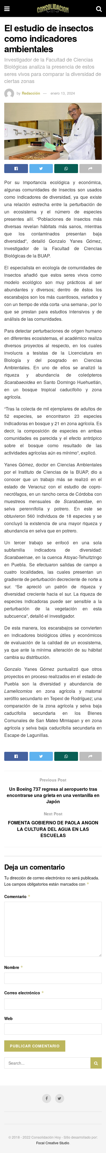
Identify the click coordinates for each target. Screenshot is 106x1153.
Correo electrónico (24, 992)
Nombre (13, 967)
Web (8, 1018)
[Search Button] (96, 1063)
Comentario (17, 896)
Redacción (31, 93)
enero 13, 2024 (63, 93)
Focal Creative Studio (52, 1142)
